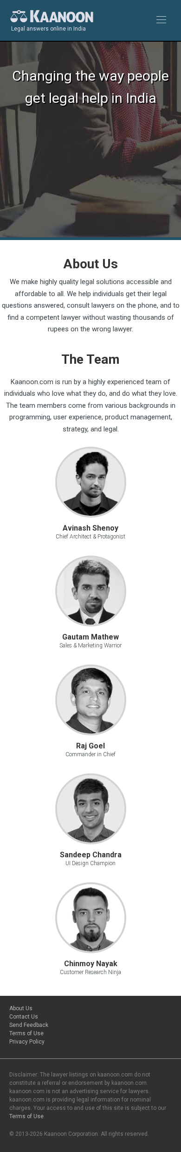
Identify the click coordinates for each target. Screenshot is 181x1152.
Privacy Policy (27, 1041)
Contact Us (23, 1016)
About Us (20, 1008)
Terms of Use (26, 1033)
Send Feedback (28, 1025)
